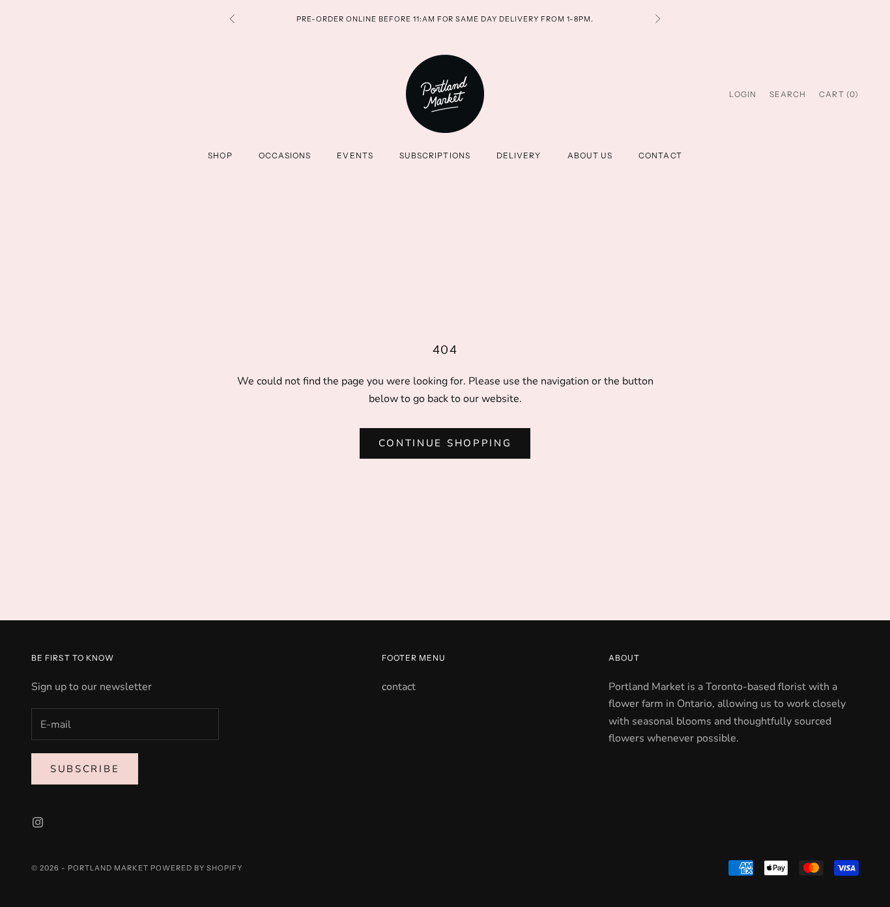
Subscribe (84, 768)
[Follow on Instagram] (37, 822)
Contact (660, 155)
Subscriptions (434, 155)
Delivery (518, 155)
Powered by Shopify (196, 867)
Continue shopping (445, 443)
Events (355, 155)
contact (399, 687)
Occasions (285, 155)
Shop (220, 155)
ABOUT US (590, 155)
